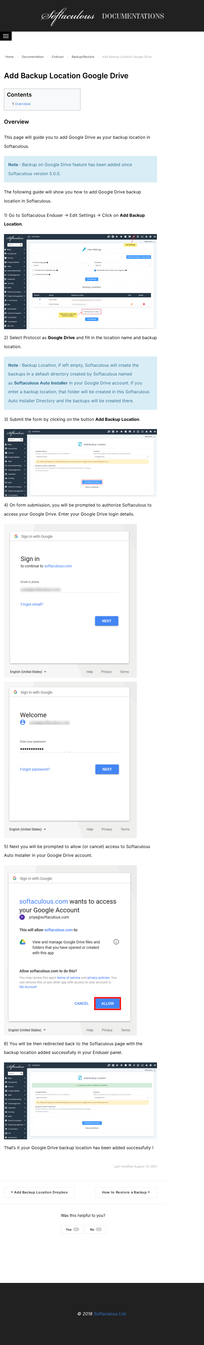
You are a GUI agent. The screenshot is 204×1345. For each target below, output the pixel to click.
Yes (71, 1229)
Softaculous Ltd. (110, 1313)
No (95, 1229)
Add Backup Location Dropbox (39, 1192)
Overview (23, 104)
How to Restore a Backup (126, 1192)
